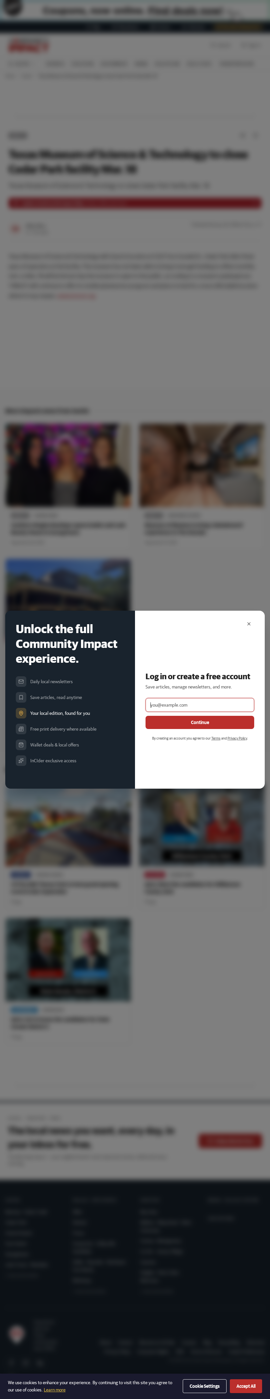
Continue (200, 722)
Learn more (55, 1389)
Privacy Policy (237, 738)
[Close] (249, 624)
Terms (216, 738)
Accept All (246, 1386)
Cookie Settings (205, 1386)
